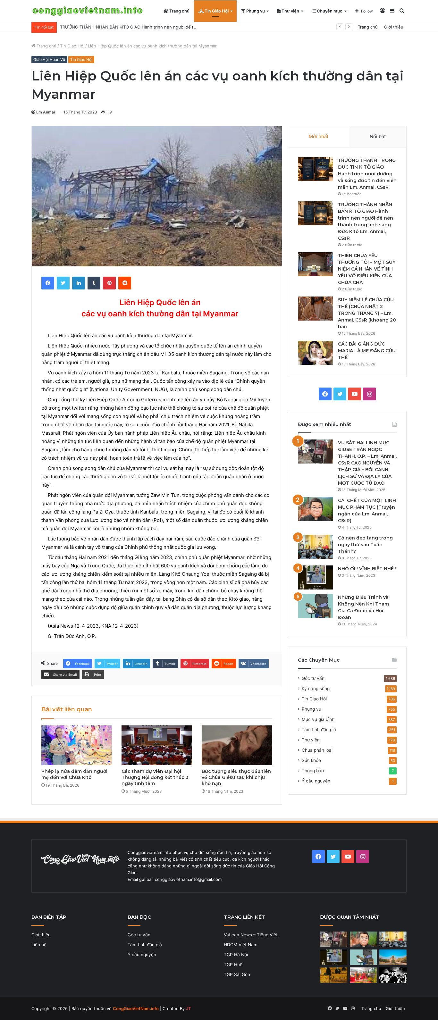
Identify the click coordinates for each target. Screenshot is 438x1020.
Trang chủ (179, 10)
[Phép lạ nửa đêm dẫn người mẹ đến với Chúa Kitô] (76, 745)
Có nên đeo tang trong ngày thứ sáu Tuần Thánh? (365, 544)
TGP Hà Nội (236, 954)
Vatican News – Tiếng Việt (251, 934)
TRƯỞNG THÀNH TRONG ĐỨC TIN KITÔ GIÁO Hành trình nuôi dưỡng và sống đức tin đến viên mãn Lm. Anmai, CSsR (367, 173)
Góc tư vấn (313, 678)
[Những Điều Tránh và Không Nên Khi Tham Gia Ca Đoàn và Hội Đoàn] (315, 606)
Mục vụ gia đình (318, 719)
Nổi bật (378, 136)
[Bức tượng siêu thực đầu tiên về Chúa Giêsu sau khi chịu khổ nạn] (237, 745)
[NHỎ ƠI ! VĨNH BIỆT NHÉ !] (315, 577)
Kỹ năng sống (316, 688)
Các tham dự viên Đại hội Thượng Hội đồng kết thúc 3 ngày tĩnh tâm (155, 777)
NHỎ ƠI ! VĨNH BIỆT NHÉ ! (367, 569)
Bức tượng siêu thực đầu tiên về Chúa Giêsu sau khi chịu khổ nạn (236, 777)
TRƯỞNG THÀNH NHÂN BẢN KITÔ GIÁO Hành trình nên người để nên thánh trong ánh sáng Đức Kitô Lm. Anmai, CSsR (179, 26)
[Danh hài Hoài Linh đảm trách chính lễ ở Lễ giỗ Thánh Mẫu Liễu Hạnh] (363, 975)
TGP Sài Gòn (237, 974)
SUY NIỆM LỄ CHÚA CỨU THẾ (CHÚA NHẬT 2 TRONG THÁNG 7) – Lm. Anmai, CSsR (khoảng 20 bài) (367, 313)
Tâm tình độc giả (319, 729)
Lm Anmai (45, 112)
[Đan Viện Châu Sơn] (393, 957)
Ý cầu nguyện (316, 780)
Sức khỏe (311, 760)
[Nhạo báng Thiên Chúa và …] (393, 975)
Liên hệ (38, 944)
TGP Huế (233, 964)
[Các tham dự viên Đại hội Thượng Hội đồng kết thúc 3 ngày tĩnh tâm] (157, 745)
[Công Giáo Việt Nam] (87, 11)
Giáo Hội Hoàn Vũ (49, 59)
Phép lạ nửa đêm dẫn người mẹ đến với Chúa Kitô (74, 774)
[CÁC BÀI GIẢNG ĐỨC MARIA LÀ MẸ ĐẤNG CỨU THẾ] (315, 353)
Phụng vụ (255, 10)
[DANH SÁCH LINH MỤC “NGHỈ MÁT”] (333, 975)
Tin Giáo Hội (216, 10)
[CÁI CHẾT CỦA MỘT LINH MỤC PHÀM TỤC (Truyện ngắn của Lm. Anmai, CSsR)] (315, 509)
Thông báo (313, 770)
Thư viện (290, 10)
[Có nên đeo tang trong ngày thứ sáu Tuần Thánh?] (315, 547)
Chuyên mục (329, 10)
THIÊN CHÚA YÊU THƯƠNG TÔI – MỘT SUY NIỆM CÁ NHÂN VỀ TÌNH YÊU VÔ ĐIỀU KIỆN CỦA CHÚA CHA (366, 269)
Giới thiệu (393, 26)
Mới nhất (318, 136)
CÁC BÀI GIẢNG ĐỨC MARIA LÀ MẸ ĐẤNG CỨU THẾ (367, 350)
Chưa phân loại (317, 750)
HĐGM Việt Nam (240, 944)
